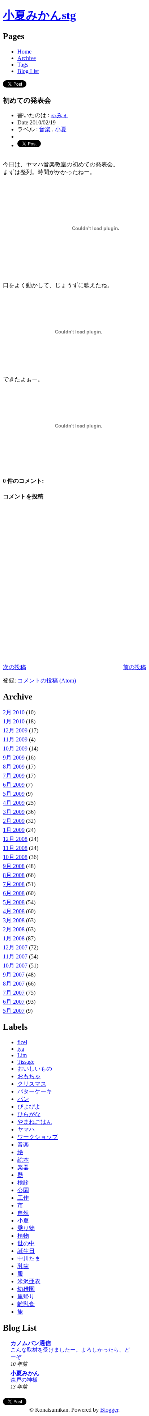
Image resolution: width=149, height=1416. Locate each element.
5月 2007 (14, 1011)
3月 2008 (14, 920)
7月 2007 (14, 993)
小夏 (61, 129)
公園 (23, 1190)
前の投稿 (134, 667)
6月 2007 (14, 1002)
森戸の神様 (24, 1380)
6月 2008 (14, 893)
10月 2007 (15, 965)
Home (24, 51)
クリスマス (31, 1084)
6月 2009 (14, 785)
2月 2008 (14, 929)
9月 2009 (14, 757)
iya (20, 1049)
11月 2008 (15, 848)
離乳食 (26, 1304)
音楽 (45, 129)
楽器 (23, 1167)
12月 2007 (15, 947)
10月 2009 (15, 748)
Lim (22, 1055)
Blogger (109, 1410)
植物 (23, 1236)
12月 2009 (15, 730)
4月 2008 (14, 911)
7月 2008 (14, 884)
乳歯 (23, 1266)
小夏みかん (24, 1373)
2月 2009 (14, 821)
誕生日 (26, 1251)
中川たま (29, 1258)
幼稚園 (26, 1289)
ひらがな (29, 1114)
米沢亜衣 (29, 1281)
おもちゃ (29, 1076)
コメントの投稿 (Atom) (46, 680)
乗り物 (26, 1228)
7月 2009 (14, 776)
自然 (23, 1213)
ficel (22, 1042)
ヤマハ (26, 1129)
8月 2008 (14, 875)
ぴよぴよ (29, 1107)
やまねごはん (34, 1122)
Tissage (25, 1062)
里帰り (26, 1296)
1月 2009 (14, 830)
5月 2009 (14, 794)
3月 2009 (14, 812)
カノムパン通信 (30, 1343)
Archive (26, 58)
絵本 (23, 1160)
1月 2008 (14, 938)
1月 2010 (14, 721)
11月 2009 (15, 739)
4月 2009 (14, 803)
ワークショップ (37, 1137)
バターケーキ (34, 1091)
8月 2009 (14, 767)
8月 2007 (14, 984)
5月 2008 (14, 902)
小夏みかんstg (39, 15)
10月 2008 (15, 857)
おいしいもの (34, 1069)
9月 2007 (14, 974)
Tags (22, 64)
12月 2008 (15, 839)
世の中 (26, 1243)
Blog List (28, 71)
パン (23, 1099)
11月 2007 (15, 956)
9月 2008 (14, 866)
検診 (23, 1182)
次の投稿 (14, 667)
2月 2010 (14, 712)
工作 (23, 1198)
